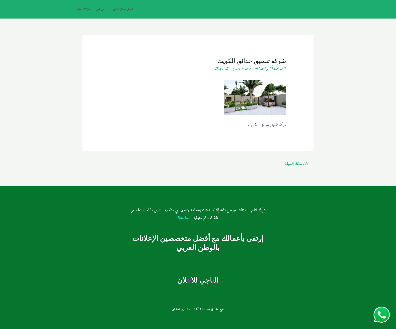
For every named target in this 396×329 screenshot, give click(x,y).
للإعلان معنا (83, 9)
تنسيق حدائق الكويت (122, 9)
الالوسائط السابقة (299, 164)
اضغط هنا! (185, 218)
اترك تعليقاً (279, 68)
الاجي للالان (198, 279)
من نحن (100, 9)
